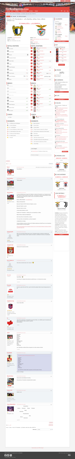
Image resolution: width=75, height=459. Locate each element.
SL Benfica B (59, 26)
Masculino (57, 21)
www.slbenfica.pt (29, 199)
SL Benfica (59, 31)
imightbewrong (10, 300)
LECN (8, 332)
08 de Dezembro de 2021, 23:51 (21, 352)
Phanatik (9, 285)
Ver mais (61, 91)
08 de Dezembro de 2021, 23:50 (21, 332)
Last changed (34, 148)
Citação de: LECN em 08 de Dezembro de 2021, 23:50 (26, 355)
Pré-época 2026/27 (58, 87)
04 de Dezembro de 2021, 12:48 (21, 178)
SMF (39, 447)
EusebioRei (9, 352)
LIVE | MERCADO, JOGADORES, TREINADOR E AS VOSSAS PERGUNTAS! (61, 112)
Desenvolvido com (35, 447)
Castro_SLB (9, 390)
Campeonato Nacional (17, 37)
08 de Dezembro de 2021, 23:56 (21, 390)
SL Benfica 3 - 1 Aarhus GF (61, 177)
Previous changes (34, 154)
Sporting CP (59, 37)
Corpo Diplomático (11, 404)
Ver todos (61, 234)
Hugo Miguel (35, 42)
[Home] (16, 7)
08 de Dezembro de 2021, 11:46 (21, 285)
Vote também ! (61, 64)
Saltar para (34, 429)
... (9, 163)
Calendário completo (61, 41)
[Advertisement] (41, 8)
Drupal (42, 447)
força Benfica (10, 178)
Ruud (8, 167)
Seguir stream (61, 99)
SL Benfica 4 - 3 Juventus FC (61, 196)
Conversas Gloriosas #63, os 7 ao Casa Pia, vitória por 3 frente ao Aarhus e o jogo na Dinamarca (61, 138)
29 (69, 454)
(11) (62, 160)
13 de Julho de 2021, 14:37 (20, 167)
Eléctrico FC (59, 32)
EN (9, 11)
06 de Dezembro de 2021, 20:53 (21, 231)
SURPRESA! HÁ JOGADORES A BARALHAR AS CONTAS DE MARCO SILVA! (61, 116)
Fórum (36, 11)
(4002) (62, 199)
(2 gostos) (18, 349)
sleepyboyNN (10, 231)
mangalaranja (10, 244)
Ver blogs (64, 151)
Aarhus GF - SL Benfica (61, 158)
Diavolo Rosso (34, 151)
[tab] (40, 149)
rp (7, 318)
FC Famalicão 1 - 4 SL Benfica (29, 23)
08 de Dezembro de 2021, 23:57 (21, 404)
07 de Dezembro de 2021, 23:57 (21, 260)
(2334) (62, 179)
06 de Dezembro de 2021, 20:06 (21, 192)
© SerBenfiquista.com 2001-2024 (10, 457)
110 (10, 163)
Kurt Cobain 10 (10, 260)
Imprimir (8, 161)
